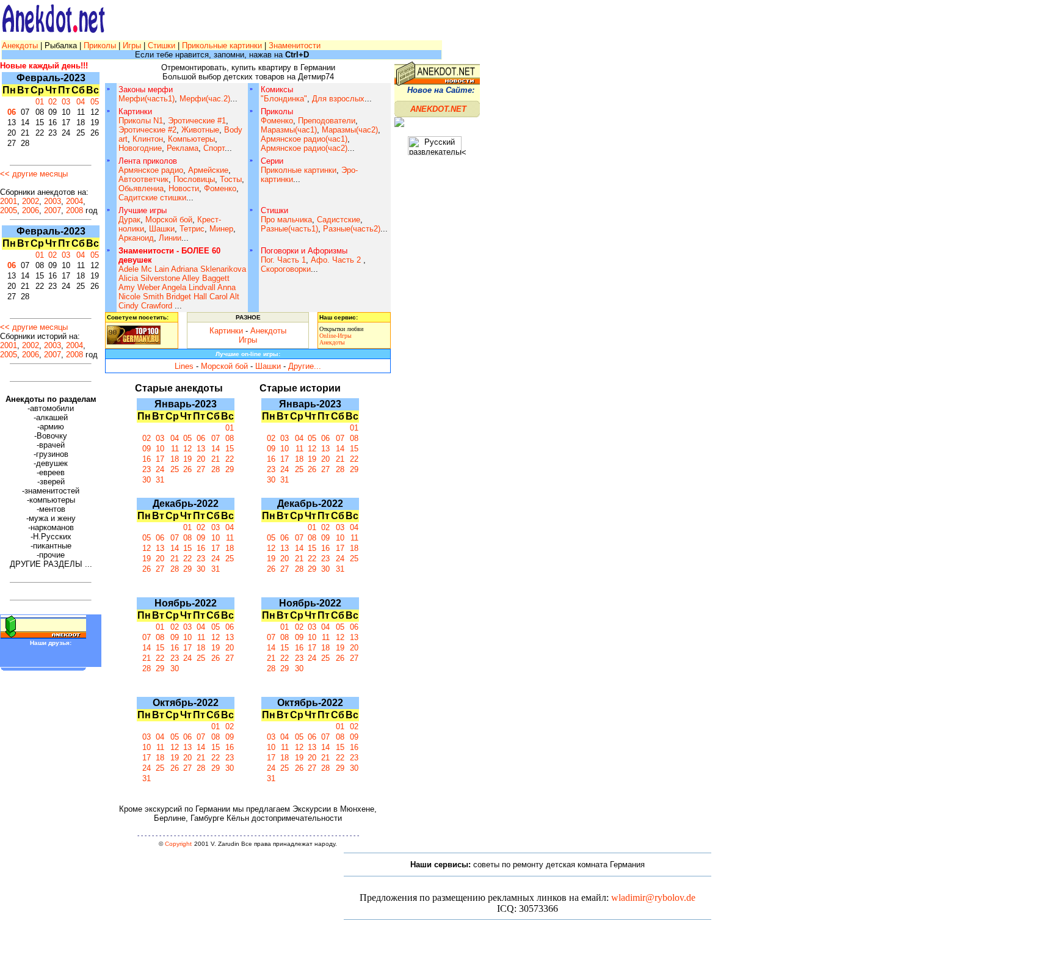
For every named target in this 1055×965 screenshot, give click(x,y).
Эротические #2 (147, 129)
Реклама (182, 148)
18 (174, 459)
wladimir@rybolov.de (653, 897)
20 (201, 459)
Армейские (208, 170)
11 (175, 448)
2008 (74, 210)
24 (160, 469)
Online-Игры (335, 335)
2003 (52, 201)
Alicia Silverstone (149, 278)
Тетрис (192, 228)
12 (187, 448)
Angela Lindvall (189, 287)
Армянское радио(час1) (304, 139)
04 (80, 101)
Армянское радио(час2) (304, 148)
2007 (52, 210)
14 (215, 448)
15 (229, 448)
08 (229, 438)
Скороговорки (286, 269)
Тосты (231, 179)
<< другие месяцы (34, 173)
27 (201, 469)
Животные (200, 129)
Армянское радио (150, 170)
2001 (8, 201)
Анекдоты (21, 45)
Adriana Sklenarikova (208, 269)
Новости (184, 188)
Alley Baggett (206, 278)
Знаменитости (295, 45)
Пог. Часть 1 (283, 259)
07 (215, 438)
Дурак (129, 219)
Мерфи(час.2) (204, 98)
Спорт (214, 148)
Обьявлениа (141, 188)
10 (160, 448)
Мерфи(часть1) (146, 98)
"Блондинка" (284, 98)
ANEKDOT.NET (438, 109)
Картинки (226, 330)
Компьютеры (191, 139)
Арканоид (136, 237)
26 (187, 469)
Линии (170, 237)
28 (215, 469)
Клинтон (147, 139)
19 (187, 459)
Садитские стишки (152, 197)
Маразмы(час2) (350, 129)
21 (215, 459)
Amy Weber (139, 287)
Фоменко (277, 120)
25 (174, 469)
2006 (30, 210)
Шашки (162, 228)
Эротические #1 (197, 120)
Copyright (178, 843)
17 (160, 459)
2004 (74, 201)
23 (146, 469)
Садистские (338, 219)
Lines (184, 366)
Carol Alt (224, 296)
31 (160, 479)
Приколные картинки (298, 170)
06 (11, 112)
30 (146, 479)
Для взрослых (338, 98)
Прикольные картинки (222, 45)
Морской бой (168, 219)
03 (66, 101)
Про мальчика (286, 219)
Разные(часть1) (289, 228)
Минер (221, 228)
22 (229, 459)
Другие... (304, 366)
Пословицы (194, 179)
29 (229, 469)
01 (39, 101)
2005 (8, 210)
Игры (132, 45)
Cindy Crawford (145, 305)
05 (94, 101)
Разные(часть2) (351, 228)
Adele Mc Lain (143, 269)
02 (52, 101)
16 (146, 459)
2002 (30, 201)
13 (201, 448)
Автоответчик (143, 179)
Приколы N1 (140, 120)
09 (146, 448)
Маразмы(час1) (289, 129)
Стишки (161, 45)
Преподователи (326, 120)
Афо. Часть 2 (337, 259)
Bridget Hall (186, 296)
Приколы (101, 45)
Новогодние (140, 148)
